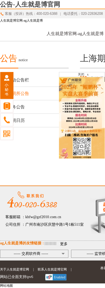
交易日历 (16, 120)
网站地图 (6, 285)
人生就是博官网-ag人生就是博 (21, 20)
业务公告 (16, 107)
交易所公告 (18, 93)
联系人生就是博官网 (52, 269)
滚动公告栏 (18, 80)
